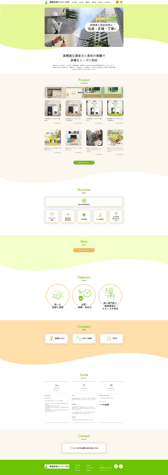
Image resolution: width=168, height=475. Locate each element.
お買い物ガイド (108, 2)
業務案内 (87, 2)
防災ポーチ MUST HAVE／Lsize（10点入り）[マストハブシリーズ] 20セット (94, 149)
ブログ (101, 465)
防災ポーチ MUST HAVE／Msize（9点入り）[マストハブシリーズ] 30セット (115, 149)
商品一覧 (81, 2)
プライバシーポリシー (105, 470)
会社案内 (100, 2)
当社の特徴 (77, 465)
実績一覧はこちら (83, 250)
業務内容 (88, 470)
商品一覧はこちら (83, 163)
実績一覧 (94, 2)
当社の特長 (74, 2)
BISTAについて (84, 92)
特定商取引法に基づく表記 (106, 467)
